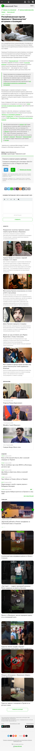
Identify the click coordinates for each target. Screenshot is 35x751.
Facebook (5, 136)
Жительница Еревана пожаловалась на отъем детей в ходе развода (17, 292)
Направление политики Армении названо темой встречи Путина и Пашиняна (16, 231)
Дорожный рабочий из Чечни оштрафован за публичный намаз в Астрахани (16, 522)
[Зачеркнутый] (14, 199)
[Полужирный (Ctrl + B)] (4, 199)
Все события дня (29, 496)
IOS (25, 124)
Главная (3, 12)
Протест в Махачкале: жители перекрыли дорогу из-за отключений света (16, 616)
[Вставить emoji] (18, 199)
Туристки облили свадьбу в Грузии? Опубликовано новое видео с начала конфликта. (16, 647)
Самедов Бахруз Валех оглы (12, 447)
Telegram (6, 131)
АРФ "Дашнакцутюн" (12, 118)
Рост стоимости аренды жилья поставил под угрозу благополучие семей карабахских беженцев (17, 366)
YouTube (6, 140)
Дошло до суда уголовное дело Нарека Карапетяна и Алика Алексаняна (15, 336)
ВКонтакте (19, 136)
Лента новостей (10, 12)
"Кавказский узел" (13, 61)
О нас (2, 723)
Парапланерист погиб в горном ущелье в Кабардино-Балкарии (14, 485)
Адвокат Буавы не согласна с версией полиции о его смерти (15, 259)
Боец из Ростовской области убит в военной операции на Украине (15, 459)
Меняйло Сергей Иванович (11, 425)
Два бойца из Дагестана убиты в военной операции (14, 473)
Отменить (17, 219)
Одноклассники (27, 136)
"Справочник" (9, 116)
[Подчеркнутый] (11, 199)
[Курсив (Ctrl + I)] (7, 199)
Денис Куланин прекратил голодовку (14, 324)
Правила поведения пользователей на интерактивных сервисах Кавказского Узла (17, 741)
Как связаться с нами (15, 723)
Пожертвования (30, 723)
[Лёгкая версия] (8, 2)
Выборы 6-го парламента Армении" (11, 114)
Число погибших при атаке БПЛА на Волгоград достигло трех (16, 466)
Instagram (12, 136)
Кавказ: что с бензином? (9, 10)
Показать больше (17, 709)
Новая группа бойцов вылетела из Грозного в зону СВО (17, 492)
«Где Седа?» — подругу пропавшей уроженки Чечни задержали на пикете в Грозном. (15, 587)
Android (21, 124)
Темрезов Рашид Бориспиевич (12, 403)
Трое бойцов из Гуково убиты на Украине (14, 479)
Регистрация (17, 215)
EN (5, 1)
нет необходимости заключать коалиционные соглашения (17, 83)
